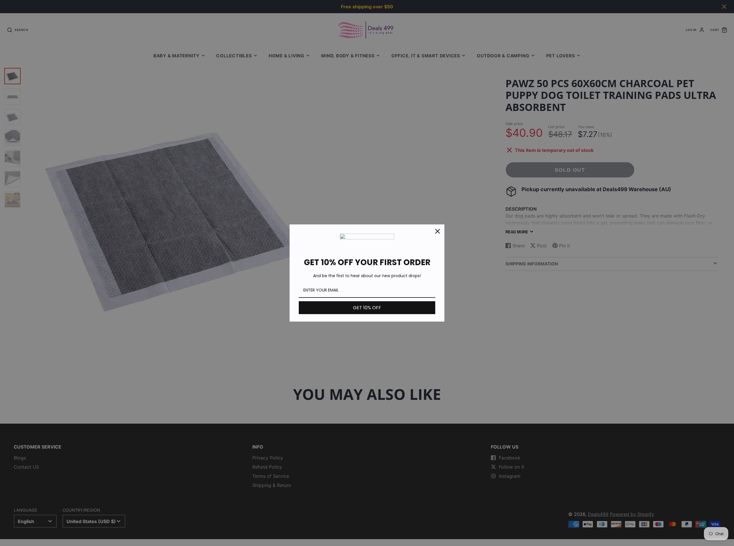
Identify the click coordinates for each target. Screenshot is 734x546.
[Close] (437, 231)
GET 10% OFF (367, 307)
